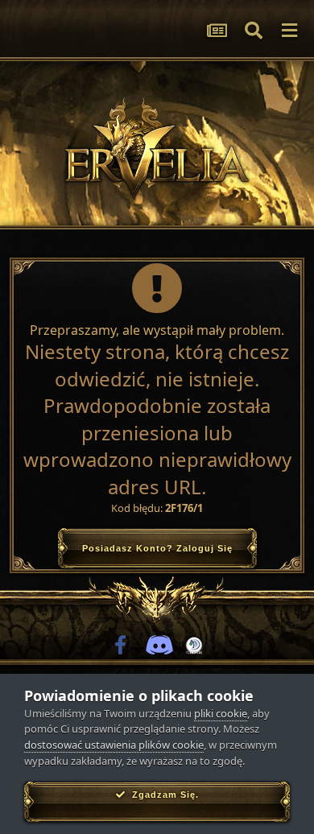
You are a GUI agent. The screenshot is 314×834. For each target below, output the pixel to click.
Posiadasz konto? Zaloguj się (157, 548)
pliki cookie (220, 713)
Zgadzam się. (162, 794)
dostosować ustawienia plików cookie (114, 744)
